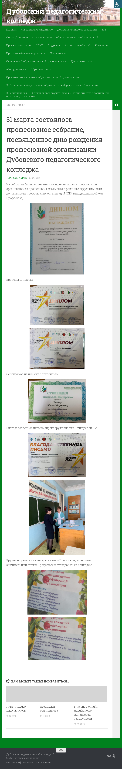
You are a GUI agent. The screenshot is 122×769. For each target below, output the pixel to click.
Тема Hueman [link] (44, 762)
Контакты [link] (101, 45)
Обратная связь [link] (41, 69)
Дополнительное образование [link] (77, 29)
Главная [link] (11, 29)
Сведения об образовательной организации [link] (35, 61)
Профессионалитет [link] (18, 45)
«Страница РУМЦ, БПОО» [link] (37, 29)
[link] (118, 4)
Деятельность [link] (80, 61)
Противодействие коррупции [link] (25, 53)
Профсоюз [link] (56, 53)
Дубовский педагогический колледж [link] (53, 16)
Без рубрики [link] (16, 105)
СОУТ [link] (39, 45)
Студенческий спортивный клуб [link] (68, 45)
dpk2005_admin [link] (17, 177)
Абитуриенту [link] (15, 69)
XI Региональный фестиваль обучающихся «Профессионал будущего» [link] (52, 85)
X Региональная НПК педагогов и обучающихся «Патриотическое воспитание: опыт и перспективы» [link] (58, 94)
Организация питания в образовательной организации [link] (42, 77)
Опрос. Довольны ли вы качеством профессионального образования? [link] (52, 37)
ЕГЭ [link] (104, 29)
